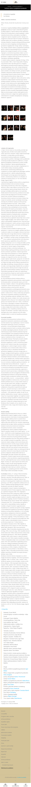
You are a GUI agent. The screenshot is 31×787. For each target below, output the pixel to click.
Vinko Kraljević (8, 675)
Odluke (3, 729)
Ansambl (3, 754)
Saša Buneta (18, 698)
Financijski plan (5, 740)
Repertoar (4, 751)
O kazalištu (4, 713)
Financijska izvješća (6, 735)
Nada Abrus (25, 680)
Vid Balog (13, 692)
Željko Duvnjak (12, 696)
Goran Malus (11, 678)
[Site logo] (15, 2)
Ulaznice (3, 757)
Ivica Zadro (11, 684)
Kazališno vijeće (5, 721)
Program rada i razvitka (7, 716)
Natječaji (3, 738)
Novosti (3, 711)
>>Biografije (4, 609)
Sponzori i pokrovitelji (7, 746)
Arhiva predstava (17, 6)
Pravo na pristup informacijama (9, 727)
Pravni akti (4, 724)
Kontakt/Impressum (7, 765)
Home (9, 6)
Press (2, 743)
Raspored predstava (6, 749)
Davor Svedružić (14, 688)
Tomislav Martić (24, 690)
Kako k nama (4, 762)
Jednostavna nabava (6, 732)
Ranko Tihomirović (19, 676)
